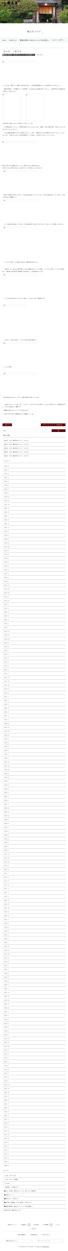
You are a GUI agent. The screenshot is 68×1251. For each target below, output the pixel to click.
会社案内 (36, 1224)
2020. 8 (6, 735)
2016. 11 (6, 904)
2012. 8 (6, 1100)
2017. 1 (6, 896)
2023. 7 (6, 604)
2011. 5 (6, 1158)
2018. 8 (6, 823)
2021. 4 (6, 708)
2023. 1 (6, 627)
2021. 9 (6, 689)
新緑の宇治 (8, 425)
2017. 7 (6, 873)
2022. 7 (6, 650)
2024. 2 (6, 577)
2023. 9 (6, 596)
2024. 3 (6, 573)
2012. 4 (6, 1115)
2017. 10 (6, 862)
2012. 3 (6, 1119)
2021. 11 (6, 681)
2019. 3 (6, 796)
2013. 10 (6, 1046)
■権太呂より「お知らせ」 (11, 1198)
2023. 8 (6, 600)
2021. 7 (6, 696)
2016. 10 (6, 908)
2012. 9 (6, 1096)
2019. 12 (6, 762)
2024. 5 (6, 566)
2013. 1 (6, 1081)
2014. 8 (6, 1008)
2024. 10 (6, 547)
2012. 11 (6, 1088)
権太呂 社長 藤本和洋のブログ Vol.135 (16, 444)
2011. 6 (6, 1154)
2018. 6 (6, 831)
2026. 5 (6, 477)
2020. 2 (6, 754)
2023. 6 (6, 608)
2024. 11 (6, 543)
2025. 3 (6, 531)
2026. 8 (6, 466)
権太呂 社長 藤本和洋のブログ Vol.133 (16, 452)
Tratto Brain (45, 1246)
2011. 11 (6, 1134)
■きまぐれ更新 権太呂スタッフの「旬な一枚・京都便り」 (20, 1191)
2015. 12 (6, 946)
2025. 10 (6, 504)
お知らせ (34, 1229)
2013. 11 (6, 1042)
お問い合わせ (46, 1235)
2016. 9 (6, 912)
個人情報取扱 (22, 1235)
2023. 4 (6, 616)
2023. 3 (6, 620)
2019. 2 (6, 800)
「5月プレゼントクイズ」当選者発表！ (52, 425)
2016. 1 (6, 942)
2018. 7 (6, 827)
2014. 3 (6, 1027)
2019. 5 (6, 789)
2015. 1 (6, 988)
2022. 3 (6, 666)
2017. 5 (6, 881)
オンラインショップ (44, 1241)
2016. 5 (6, 927)
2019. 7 (6, 781)
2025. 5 (6, 523)
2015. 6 (6, 969)
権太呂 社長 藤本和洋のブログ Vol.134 (16, 448)
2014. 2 (6, 1031)
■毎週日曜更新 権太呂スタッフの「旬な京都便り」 (35, 40)
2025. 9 (6, 508)
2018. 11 (6, 812)
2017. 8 (6, 869)
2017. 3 (6, 889)
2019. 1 (6, 804)
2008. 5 (6, 1165)
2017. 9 (6, 866)
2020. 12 (6, 723)
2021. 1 (6, 719)
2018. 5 (6, 835)
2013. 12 (6, 1038)
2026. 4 (6, 481)
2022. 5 (6, 658)
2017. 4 (6, 885)
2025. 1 (6, 539)
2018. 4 (6, 839)
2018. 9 (6, 819)
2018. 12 (6, 808)
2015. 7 (6, 965)
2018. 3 (6, 842)
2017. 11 (6, 858)
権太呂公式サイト (12, 1241)
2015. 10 (6, 954)
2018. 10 (6, 816)
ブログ (58, 1224)
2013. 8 (6, 1054)
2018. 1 (6, 850)
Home (4, 40)
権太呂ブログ (13, 40)
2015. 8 (6, 962)
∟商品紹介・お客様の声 (11, 1187)
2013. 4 (6, 1069)
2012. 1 (6, 1127)
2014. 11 (6, 996)
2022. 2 (6, 670)
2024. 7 (6, 558)
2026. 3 (6, 485)
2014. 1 (6, 1035)
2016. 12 (6, 900)
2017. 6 (6, 877)
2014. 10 (6, 1000)
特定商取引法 (34, 1235)
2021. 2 (6, 716)
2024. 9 (6, 550)
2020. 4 (6, 746)
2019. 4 (6, 793)
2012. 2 (6, 1123)
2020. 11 (6, 727)
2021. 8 (6, 693)
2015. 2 (6, 985)
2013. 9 (6, 1050)
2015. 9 (6, 958)
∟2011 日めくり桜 (10, 1175)
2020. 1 (6, 758)
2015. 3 (6, 981)
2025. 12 (6, 497)
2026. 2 (6, 489)
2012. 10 (6, 1092)
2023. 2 (6, 623)
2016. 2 (6, 939)
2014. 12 (6, 992)
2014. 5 (6, 1019)
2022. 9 (6, 643)
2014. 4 (6, 1023)
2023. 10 (6, 593)
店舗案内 (23, 1224)
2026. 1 (6, 493)
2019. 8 (6, 777)
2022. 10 (6, 639)
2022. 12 (6, 631)
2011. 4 (6, 1161)
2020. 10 (6, 731)
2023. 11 (6, 589)
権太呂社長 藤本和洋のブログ (12, 1210)
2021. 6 (6, 700)
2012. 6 (6, 1108)
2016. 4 (6, 931)
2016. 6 (6, 923)
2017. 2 (6, 892)
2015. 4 (6, 977)
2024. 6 (6, 562)
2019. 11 (6, 766)
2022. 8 (6, 646)
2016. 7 (6, 919)
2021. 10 (6, 685)
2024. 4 (6, 570)
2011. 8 (6, 1146)
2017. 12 (6, 854)
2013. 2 (6, 1077)
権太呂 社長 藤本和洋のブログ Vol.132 (16, 456)
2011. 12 (6, 1131)
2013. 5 (6, 1065)
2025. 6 (6, 520)
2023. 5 (6, 612)
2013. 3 (6, 1073)
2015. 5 (6, 973)
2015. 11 (6, 950)
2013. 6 (6, 1061)
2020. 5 (6, 743)
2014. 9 (6, 1004)
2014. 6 (6, 1015)
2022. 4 (6, 662)
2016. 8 (6, 915)
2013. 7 (6, 1058)
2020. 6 (6, 739)
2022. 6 (6, 654)
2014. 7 (6, 1012)
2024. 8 (6, 554)
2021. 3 (6, 712)
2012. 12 (6, 1085)
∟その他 (6, 1183)
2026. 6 (6, 473)
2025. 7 (6, 516)
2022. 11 (6, 635)
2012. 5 (6, 1111)
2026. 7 (6, 470)
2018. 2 (6, 846)
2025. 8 (6, 512)
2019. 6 (6, 785)
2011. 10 (6, 1138)
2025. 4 (6, 527)
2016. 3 (6, 935)
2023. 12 (6, 585)
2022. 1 (6, 673)
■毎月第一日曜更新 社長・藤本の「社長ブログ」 (18, 1202)
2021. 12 (6, 677)
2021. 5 (6, 704)
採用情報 (46, 1224)
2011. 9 (6, 1142)
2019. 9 (6, 773)
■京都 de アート (9, 1195)
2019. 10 (6, 769)
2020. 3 (6, 750)
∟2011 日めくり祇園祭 (11, 1179)
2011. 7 (6, 1150)
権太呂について (12, 1224)
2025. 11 (6, 500)
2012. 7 (6, 1104)
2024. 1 (6, 581)
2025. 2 (6, 535)
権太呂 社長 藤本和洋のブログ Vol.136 (16, 440)
